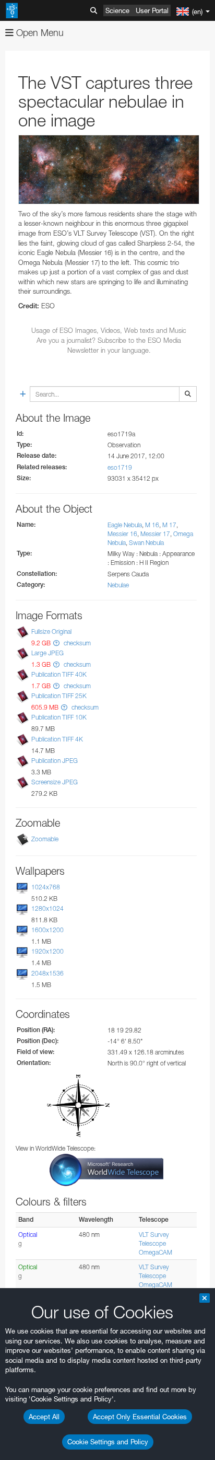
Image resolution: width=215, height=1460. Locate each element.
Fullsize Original (51, 631)
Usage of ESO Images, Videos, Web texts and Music (108, 330)
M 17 (169, 525)
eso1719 (120, 467)
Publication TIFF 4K (57, 739)
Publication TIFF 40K (59, 674)
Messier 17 (155, 534)
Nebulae (118, 585)
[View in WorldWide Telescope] (106, 1169)
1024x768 (45, 887)
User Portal (152, 10)
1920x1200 (47, 951)
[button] (56, 643)
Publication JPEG (54, 760)
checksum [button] (76, 643)
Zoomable (44, 839)
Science (117, 10)
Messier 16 (122, 534)
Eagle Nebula (125, 525)
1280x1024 (47, 908)
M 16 (152, 525)
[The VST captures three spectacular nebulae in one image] (109, 169)
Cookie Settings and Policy (107, 1442)
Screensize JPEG (54, 782)
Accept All (44, 1416)
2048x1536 (47, 973)
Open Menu (39, 32)
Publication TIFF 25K (59, 696)
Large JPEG (47, 653)
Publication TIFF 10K (59, 718)
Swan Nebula (146, 543)
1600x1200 (47, 930)
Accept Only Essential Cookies (140, 1416)
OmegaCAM (155, 1252)
